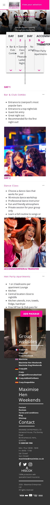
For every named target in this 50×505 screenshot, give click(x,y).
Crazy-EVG (23, 349)
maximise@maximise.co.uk (31, 458)
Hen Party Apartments (17, 276)
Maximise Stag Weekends (30, 365)
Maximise (23, 359)
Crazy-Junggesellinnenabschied (30, 373)
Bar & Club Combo (15, 94)
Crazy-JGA (23, 368)
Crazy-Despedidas (26, 382)
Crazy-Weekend (26, 355)
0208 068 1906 (26, 443)
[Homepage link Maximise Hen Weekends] (14, 5)
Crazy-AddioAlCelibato (29, 378)
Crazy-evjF (23, 353)
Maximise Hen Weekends (30, 362)
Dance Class (11, 185)
